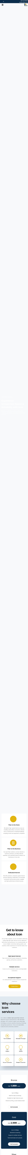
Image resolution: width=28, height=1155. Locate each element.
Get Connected (14, 1107)
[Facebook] (1, 1)
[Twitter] (3, 1)
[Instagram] (6, 1)
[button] (2, 4)
